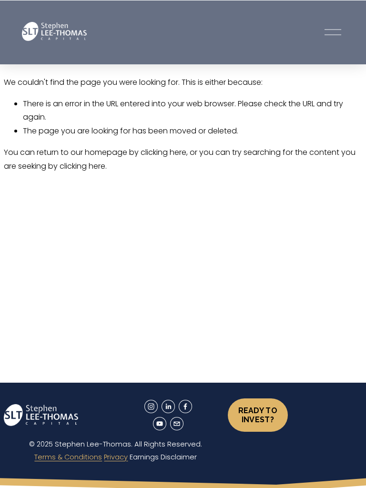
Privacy (116, 457)
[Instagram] (151, 406)
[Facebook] (185, 406)
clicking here (163, 152)
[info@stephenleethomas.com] (176, 423)
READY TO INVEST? (258, 415)
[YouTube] (159, 423)
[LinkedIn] (168, 406)
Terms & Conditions (68, 457)
